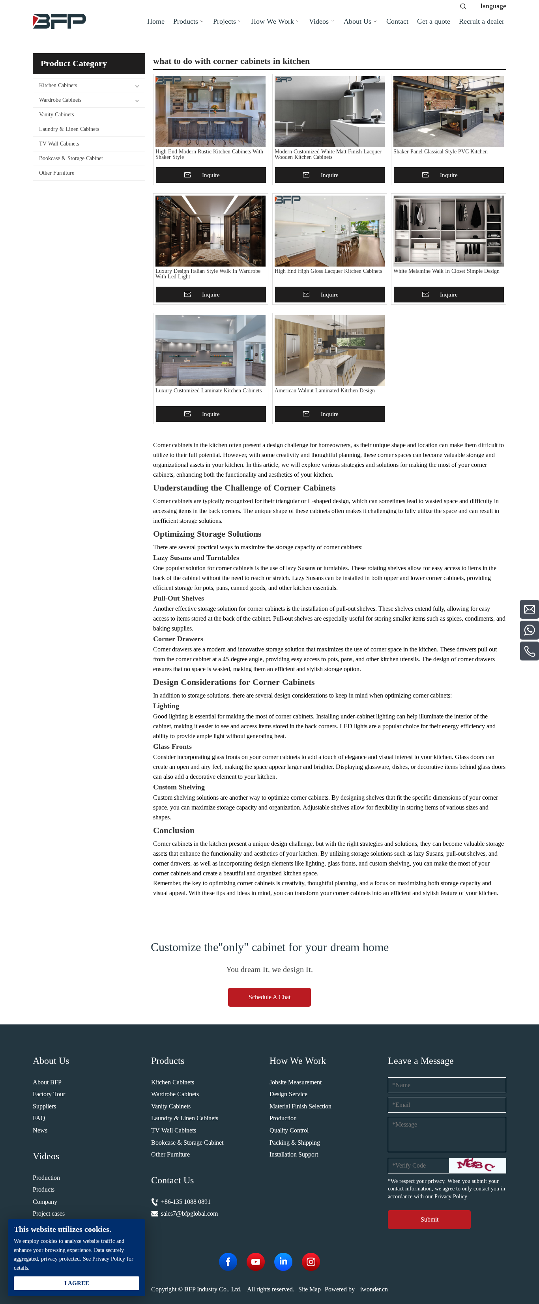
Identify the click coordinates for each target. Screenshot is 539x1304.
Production (46, 1177)
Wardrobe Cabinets (60, 100)
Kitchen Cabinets (58, 85)
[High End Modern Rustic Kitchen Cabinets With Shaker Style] (210, 111)
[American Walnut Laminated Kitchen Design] (330, 350)
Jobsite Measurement (296, 1082)
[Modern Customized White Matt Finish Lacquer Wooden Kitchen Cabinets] (330, 111)
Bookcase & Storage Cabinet (71, 158)
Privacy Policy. (451, 1197)
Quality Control (289, 1130)
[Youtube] (256, 1262)
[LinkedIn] (283, 1262)
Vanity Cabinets (56, 115)
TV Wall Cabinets (59, 144)
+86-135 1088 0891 (186, 1201)
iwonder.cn (374, 1289)
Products (43, 1189)
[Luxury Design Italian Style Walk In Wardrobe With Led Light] (210, 231)
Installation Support (294, 1154)
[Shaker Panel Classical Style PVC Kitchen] (448, 111)
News (40, 1130)
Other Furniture (56, 173)
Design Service (288, 1094)
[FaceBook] (228, 1262)
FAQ (39, 1118)
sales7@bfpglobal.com (189, 1213)
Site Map (309, 1289)
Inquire (211, 175)
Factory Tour (49, 1094)
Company (45, 1201)
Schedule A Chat (269, 997)
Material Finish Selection (300, 1106)
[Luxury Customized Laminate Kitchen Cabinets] (210, 350)
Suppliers (44, 1106)
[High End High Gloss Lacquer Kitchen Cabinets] (330, 231)
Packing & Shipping (295, 1142)
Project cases (49, 1213)
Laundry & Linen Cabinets (69, 129)
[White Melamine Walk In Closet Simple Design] (448, 231)
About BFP (47, 1082)
